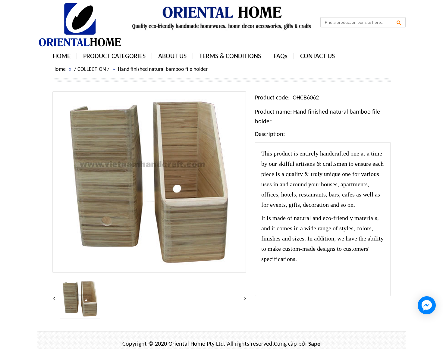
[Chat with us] (427, 305)
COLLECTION (91, 69)
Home (59, 69)
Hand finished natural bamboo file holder (163, 69)
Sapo (314, 344)
